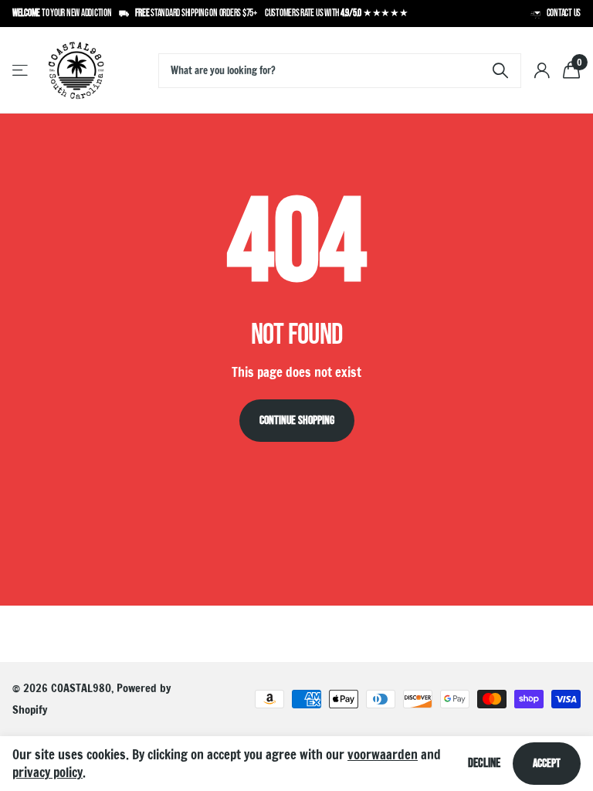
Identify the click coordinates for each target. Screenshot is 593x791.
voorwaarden (382, 754)
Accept (547, 763)
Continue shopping (296, 420)
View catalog (21, 70)
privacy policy (47, 772)
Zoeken (500, 70)
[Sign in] (542, 70)
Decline (484, 763)
